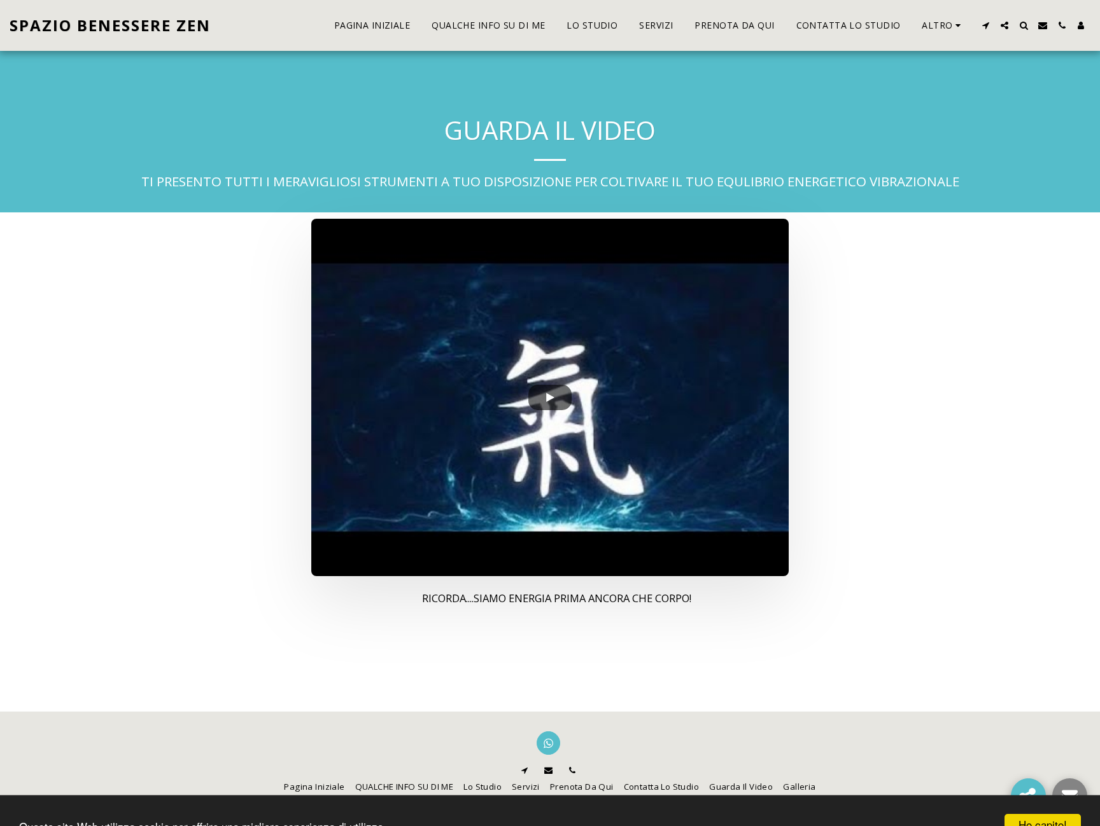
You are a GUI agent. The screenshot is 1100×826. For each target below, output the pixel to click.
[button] (985, 25)
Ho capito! (1043, 806)
